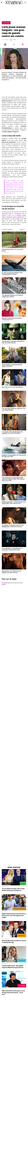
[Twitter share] (14, 44)
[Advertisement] (14, 16)
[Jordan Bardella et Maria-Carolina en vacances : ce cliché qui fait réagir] (14, 929)
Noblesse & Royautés (19, 908)
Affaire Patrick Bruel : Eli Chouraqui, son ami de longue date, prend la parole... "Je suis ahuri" (13, 992)
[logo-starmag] (14, 2)
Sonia (14, 39)
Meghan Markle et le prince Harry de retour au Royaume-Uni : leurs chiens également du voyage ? (14, 915)
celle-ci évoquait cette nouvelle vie (13, 217)
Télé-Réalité (22, 960)
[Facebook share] (5, 44)
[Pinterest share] (22, 44)
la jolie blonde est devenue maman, (14, 115)
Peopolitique (21, 935)
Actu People (22, 985)
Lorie (8, 108)
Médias (23, 883)
